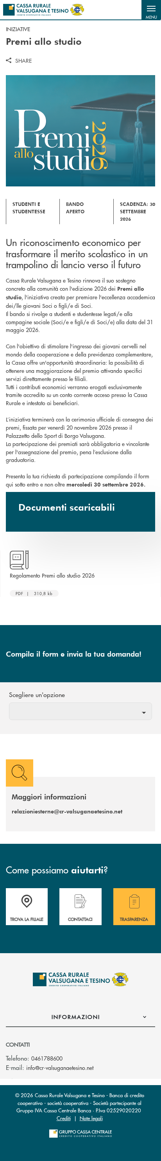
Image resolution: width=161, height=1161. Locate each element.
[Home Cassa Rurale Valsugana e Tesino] (43, 9)
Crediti (64, 1118)
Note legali (91, 1118)
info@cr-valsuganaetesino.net (59, 1067)
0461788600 (47, 1058)
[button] (151, 9)
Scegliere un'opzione (37, 694)
